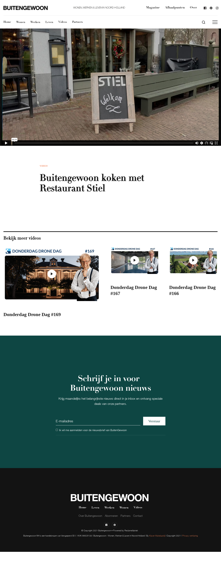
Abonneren (111, 515)
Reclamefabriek (131, 530)
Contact (138, 515)
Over (193, 7)
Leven (49, 22)
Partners (77, 22)
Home (7, 22)
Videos (62, 22)
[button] (215, 22)
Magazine (153, 7)
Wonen (20, 22)
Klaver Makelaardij (157, 535)
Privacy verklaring (190, 535)
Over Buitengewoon (90, 515)
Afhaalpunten (175, 7)
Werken (35, 22)
